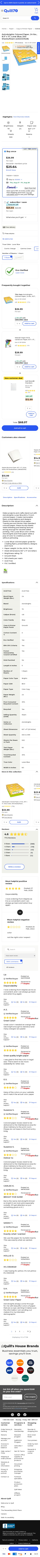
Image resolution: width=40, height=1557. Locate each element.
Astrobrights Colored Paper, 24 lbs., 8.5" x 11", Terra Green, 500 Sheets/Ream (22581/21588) (14, 803)
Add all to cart (20, 428)
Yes (14, 1002)
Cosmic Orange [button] (10, 248)
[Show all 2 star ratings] (20, 852)
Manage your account (6, 1439)
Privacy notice (23, 1540)
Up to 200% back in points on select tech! (20, 3)
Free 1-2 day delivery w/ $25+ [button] (13, 483)
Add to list (9, 239)
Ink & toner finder (32, 1436)
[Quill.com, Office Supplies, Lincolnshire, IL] (9, 1526)
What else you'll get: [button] (15, 217)
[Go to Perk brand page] (9, 1371)
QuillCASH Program (18, 1441)
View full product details (21, 117)
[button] (39, 2)
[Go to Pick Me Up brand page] (30, 1363)
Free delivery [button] (8, 817)
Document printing (18, 1465)
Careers (4, 1514)
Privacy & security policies (4, 1471)
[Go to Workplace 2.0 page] (25, 1378)
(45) (32, 850)
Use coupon (30, 1397)
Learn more (20, 273)
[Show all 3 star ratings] (20, 849)
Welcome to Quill (7, 1503)
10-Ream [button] (18, 257)
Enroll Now (11, 170)
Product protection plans (18, 1484)
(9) (32, 853)
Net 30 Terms (19, 1451)
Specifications (19, 497)
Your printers (32, 1440)
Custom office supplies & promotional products (19, 1457)
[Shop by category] (2, 10)
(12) (31, 856)
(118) (32, 847)
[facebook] (25, 1414)
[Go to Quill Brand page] (9, 1363)
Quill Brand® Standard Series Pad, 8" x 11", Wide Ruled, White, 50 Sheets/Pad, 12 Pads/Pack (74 (30, 382)
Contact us (5, 1477)
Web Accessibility (7, 1517)
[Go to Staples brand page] (20, 1371)
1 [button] (11, 1331)
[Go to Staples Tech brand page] (30, 1371)
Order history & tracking (6, 1430)
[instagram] (12, 1414)
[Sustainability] (6, 571)
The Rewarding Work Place (11, 1510)
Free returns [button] (9, 233)
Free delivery (10, 227)
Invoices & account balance (5, 1445)
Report (34, 1002)
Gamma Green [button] (25, 248)
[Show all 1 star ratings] (20, 855)
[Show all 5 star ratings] (20, 843)
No (24, 1002)
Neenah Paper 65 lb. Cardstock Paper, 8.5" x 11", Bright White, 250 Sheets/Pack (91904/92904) (25, 339)
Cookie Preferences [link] (24, 1543)
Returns (4, 1435)
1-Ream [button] (7, 257)
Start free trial (30, 188)
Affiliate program (17, 1494)
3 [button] (19, 1331)
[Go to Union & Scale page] (14, 1378)
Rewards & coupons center (32, 1451)
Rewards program (17, 1436)
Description (7, 497)
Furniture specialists (18, 1477)
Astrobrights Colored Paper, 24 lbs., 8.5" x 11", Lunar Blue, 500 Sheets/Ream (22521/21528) (25, 295)
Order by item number (33, 1445)
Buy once (11, 151)
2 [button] (15, 1331)
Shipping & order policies (6, 1457)
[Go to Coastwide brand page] (20, 1363)
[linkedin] (18, 1414)
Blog (2, 1507)
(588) (32, 844)
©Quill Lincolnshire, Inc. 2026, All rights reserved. (18, 1533)
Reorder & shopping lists (33, 1430)
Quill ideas (18, 1489)
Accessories (32, 497)
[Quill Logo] (11, 10)
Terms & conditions (8, 1540)
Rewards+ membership (19, 1430)
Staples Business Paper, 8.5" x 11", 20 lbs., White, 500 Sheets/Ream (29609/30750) (14, 468)
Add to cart (23, 1549)
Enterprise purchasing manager (18, 1471)
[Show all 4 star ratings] (20, 846)
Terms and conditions (21, 1403)
